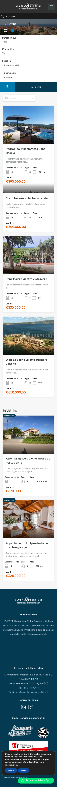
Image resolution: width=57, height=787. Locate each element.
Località (6, 61)
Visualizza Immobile (29, 136)
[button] (36, 781)
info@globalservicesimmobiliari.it (32, 692)
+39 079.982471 (31, 687)
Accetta (11, 770)
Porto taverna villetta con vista (27, 198)
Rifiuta (23, 770)
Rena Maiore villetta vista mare (26, 279)
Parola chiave (9, 38)
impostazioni (11, 765)
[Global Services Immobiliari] (28, 9)
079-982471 (11, 16)
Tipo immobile (9, 73)
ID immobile (8, 49)
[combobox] (28, 66)
